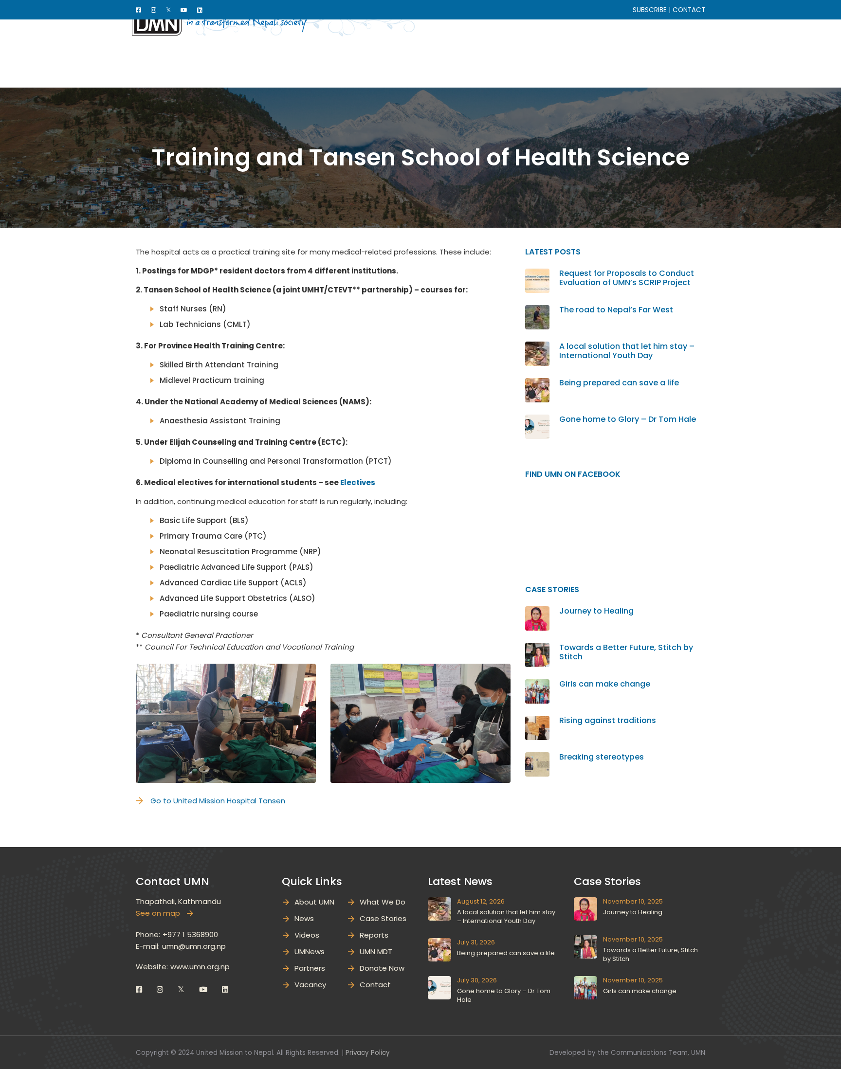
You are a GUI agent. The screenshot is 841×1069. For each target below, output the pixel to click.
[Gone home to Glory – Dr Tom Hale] (537, 420)
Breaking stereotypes (601, 756)
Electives (357, 482)
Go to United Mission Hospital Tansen (217, 801)
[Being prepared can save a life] (537, 384)
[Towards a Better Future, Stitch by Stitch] (537, 648)
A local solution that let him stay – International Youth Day (627, 351)
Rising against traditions (607, 720)
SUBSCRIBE (650, 10)
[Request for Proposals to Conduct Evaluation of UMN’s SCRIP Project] (537, 274)
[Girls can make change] (537, 685)
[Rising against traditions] (537, 721)
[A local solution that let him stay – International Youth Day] (537, 347)
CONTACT (689, 10)
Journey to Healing (596, 610)
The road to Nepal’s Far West (616, 309)
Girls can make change (604, 683)
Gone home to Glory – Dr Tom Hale (627, 419)
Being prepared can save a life (619, 382)
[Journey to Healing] (537, 612)
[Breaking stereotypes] (537, 758)
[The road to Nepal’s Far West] (537, 311)
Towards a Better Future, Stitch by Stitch (626, 652)
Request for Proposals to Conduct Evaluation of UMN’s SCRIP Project (626, 278)
